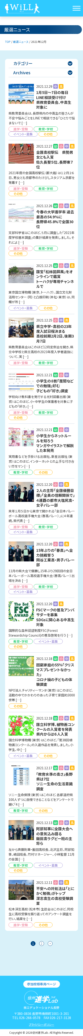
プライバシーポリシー (41, 1024)
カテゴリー (42, 63)
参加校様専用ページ (41, 984)
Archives (42, 72)
